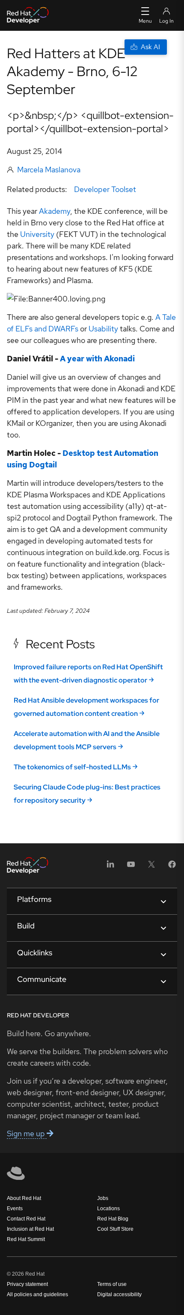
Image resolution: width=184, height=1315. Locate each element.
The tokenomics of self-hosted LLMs (72, 766)
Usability (103, 329)
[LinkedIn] (110, 867)
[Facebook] (172, 867)
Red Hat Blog (112, 1219)
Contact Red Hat (26, 1219)
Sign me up (27, 1133)
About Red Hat (24, 1198)
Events (15, 1209)
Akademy (54, 211)
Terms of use (112, 1284)
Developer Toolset (105, 189)
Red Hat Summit (26, 1239)
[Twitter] (151, 867)
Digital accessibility (119, 1294)
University (37, 234)
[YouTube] (131, 867)
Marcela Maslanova (48, 169)
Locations (108, 1209)
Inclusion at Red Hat (30, 1229)
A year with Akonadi (97, 358)
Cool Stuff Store (115, 1229)
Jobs (102, 1198)
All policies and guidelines (37, 1294)
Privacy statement (27, 1284)
